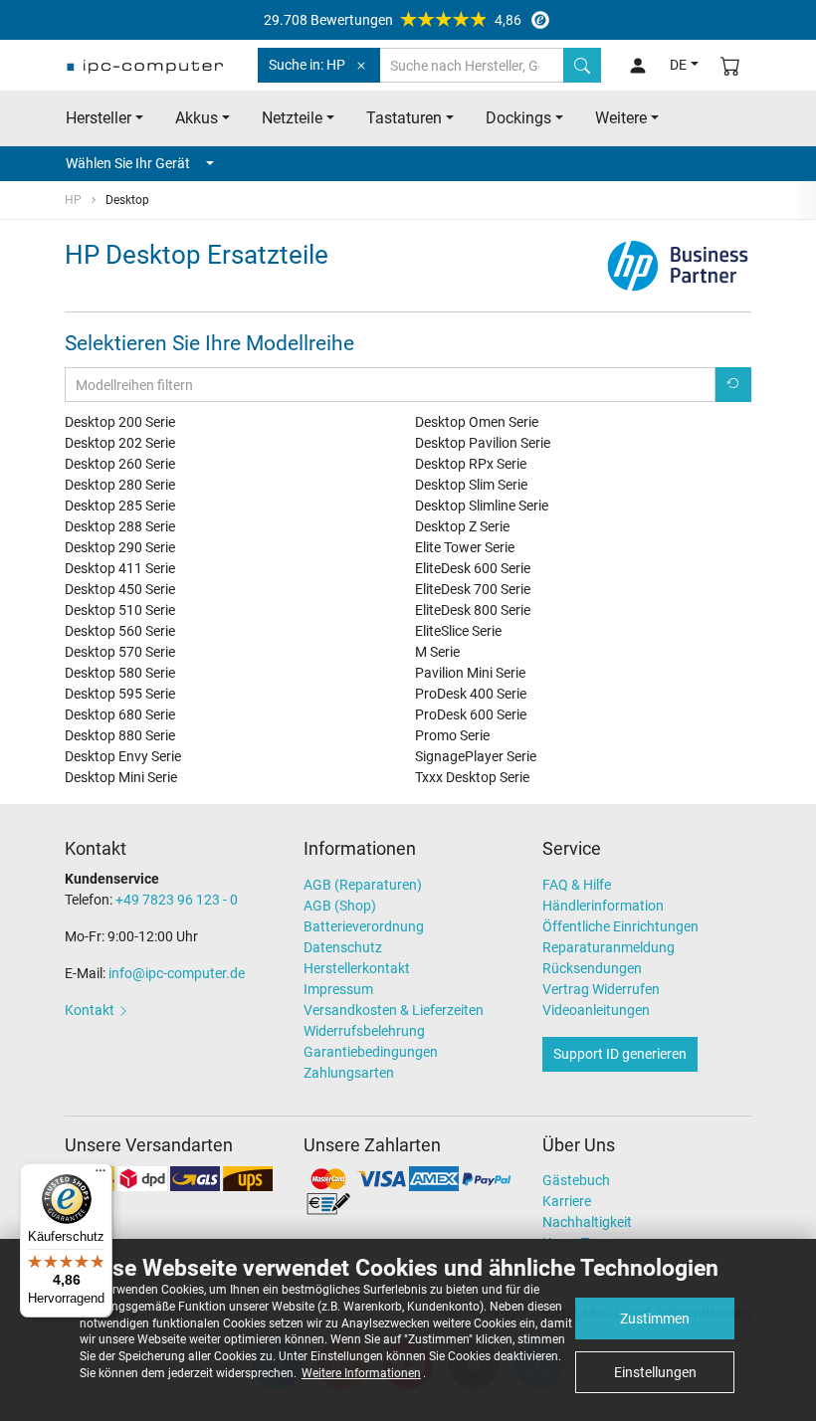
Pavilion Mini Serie (470, 673)
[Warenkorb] (730, 65)
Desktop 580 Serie (120, 673)
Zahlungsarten (349, 1073)
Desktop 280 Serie (120, 485)
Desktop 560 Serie (120, 631)
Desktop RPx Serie (470, 464)
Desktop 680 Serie (120, 714)
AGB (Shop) (340, 906)
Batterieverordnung (364, 926)
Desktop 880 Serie (120, 735)
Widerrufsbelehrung (364, 1031)
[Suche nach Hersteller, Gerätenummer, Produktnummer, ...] (582, 65)
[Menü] (100, 1175)
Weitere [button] (621, 117)
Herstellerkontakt (357, 968)
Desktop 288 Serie (120, 526)
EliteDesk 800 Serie (472, 610)
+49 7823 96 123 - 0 (176, 900)
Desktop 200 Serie (120, 422)
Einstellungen (655, 1372)
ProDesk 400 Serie (470, 694)
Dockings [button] (518, 117)
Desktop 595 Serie (120, 694)
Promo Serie (452, 735)
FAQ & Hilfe (576, 885)
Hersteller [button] (98, 117)
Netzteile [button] (292, 117)
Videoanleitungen (596, 1010)
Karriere (566, 1201)
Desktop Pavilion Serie (482, 443)
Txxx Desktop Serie (472, 777)
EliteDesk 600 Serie (472, 568)
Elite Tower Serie (464, 547)
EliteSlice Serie (458, 631)
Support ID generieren (620, 1054)
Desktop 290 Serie (120, 547)
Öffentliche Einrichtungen (620, 926)
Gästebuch (576, 1180)
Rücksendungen (592, 968)
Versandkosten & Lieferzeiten (394, 1010)
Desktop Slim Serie (471, 485)
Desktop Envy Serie (123, 756)
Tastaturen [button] (404, 117)
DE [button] (678, 65)
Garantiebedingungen (371, 1052)
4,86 (392, 20)
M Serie (437, 652)
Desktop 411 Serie (120, 568)
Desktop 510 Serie (120, 610)
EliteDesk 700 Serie (472, 589)
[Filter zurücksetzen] (733, 384)
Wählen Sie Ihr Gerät (128, 163)
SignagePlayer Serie (475, 756)
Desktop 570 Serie (120, 652)
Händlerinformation (603, 906)
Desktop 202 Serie (120, 443)
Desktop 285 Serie (120, 505)
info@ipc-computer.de (176, 973)
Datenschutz (343, 947)
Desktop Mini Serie (121, 777)
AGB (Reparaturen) (363, 885)
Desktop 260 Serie (120, 464)
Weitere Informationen (361, 1373)
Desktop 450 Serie (120, 589)
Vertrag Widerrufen (601, 989)
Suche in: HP (307, 65)
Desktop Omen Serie (476, 422)
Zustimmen (655, 1318)
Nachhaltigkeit (587, 1222)
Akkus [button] (196, 117)
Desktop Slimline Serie (481, 505)
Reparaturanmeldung (608, 947)
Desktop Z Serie (462, 526)
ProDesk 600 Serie (470, 714)
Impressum (338, 989)
